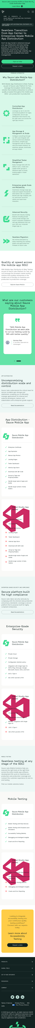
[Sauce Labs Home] (2, 11)
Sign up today (17, 61)
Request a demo (18, 66)
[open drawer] (33, 12)
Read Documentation (17, 405)
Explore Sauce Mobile (17, 284)
